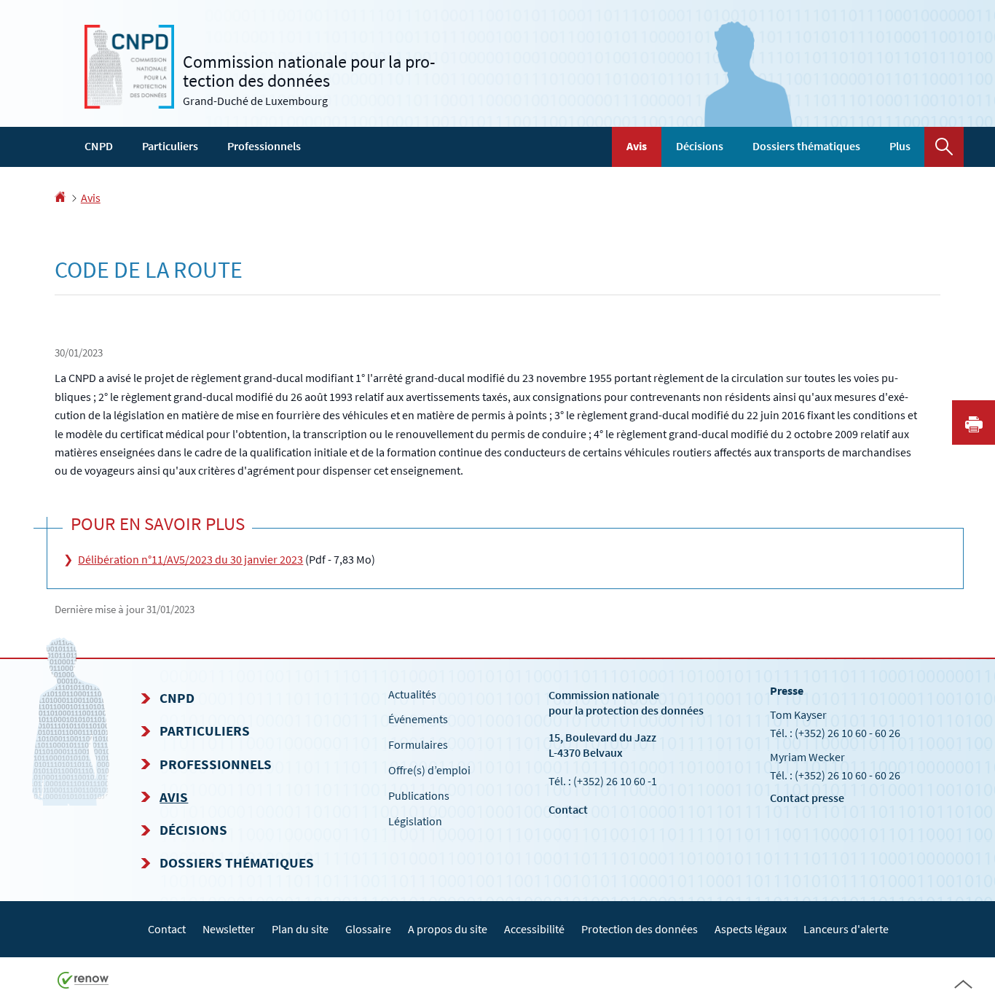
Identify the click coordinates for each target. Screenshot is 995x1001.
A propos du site (447, 929)
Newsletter (228, 929)
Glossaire (368, 929)
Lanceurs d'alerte (846, 929)
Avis (636, 146)
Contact (568, 809)
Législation (415, 821)
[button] (944, 147)
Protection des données (639, 929)
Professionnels (264, 146)
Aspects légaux (751, 929)
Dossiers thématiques (806, 146)
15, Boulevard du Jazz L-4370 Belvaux (602, 745)
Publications (418, 795)
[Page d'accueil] (60, 197)
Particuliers (170, 146)
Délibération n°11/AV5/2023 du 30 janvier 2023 (190, 559)
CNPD (98, 146)
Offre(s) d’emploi (429, 770)
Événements (418, 719)
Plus (900, 146)
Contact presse (807, 797)
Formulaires (418, 744)
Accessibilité (534, 929)
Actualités (412, 694)
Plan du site (300, 929)
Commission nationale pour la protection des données (626, 702)
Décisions (699, 146)
